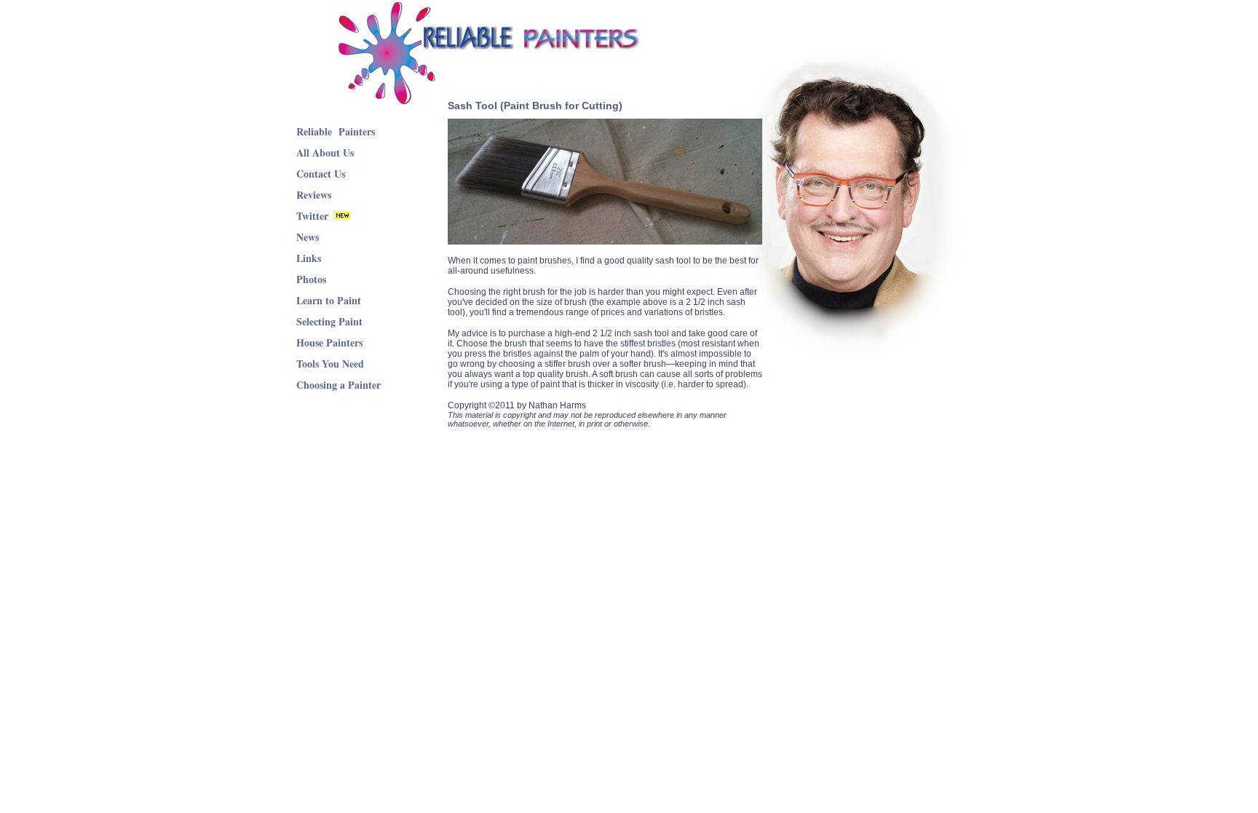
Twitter (312, 215)
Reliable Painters (335, 131)
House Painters (329, 342)
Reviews (313, 194)
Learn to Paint (328, 300)
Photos (311, 279)
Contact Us (320, 173)
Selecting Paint (329, 321)
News (307, 237)
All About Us (325, 152)
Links (308, 258)
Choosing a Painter (338, 384)
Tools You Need (330, 363)
